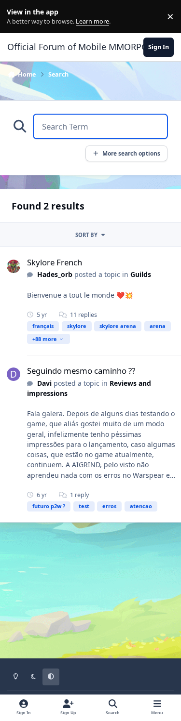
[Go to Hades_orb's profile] (13, 266)
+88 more (44, 338)
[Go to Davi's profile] (13, 374)
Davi (44, 383)
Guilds (140, 274)
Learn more (18, 16)
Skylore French (54, 262)
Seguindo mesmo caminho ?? (81, 370)
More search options (131, 153)
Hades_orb (54, 274)
